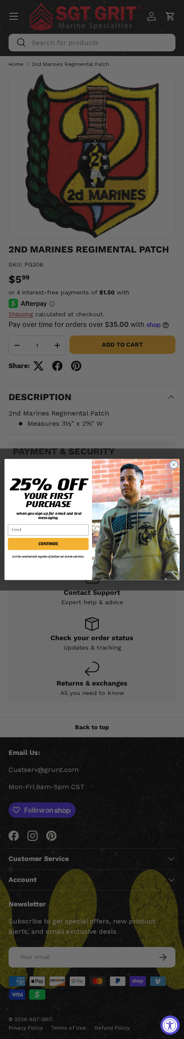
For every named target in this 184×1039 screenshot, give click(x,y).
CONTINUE (48, 543)
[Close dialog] (174, 465)
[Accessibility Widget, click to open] (170, 1025)
